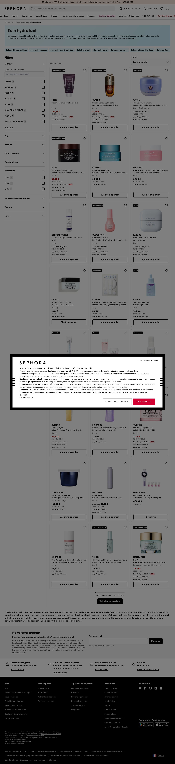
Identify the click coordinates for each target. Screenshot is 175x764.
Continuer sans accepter (148, 360)
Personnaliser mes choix (117, 402)
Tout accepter (143, 402)
